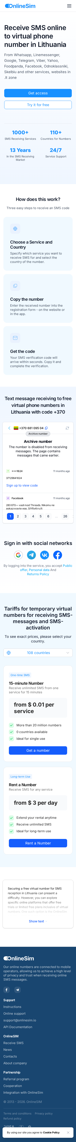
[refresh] (67, 428)
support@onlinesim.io (19, 1020)
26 (65, 516)
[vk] (44, 555)
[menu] (69, 6)
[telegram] (31, 555)
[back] (9, 428)
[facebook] (57, 555)
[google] (18, 555)
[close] (68, 1132)
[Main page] (20, 6)
